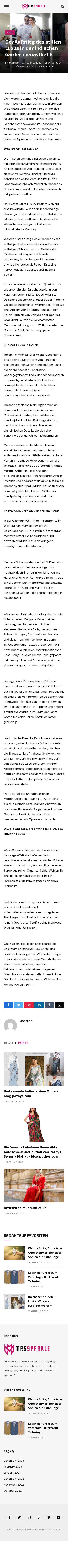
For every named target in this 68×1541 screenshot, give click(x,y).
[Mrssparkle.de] (34, 7)
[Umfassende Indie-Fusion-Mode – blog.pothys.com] (34, 1069)
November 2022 (14, 1484)
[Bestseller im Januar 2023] (34, 1185)
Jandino (14, 63)
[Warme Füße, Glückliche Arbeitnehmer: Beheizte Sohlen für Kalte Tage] (14, 1253)
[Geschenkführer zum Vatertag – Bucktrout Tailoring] (14, 1277)
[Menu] (6, 6)
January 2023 (12, 1472)
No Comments (28, 66)
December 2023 (14, 1460)
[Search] (62, 6)
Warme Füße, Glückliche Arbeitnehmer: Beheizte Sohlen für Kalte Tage (45, 1252)
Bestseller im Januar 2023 (25, 1208)
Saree (10, 32)
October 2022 (13, 1490)
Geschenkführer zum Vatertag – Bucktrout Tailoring (43, 1277)
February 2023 (13, 1466)
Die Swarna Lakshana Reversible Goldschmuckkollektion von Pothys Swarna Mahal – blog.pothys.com (32, 1151)
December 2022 (14, 1478)
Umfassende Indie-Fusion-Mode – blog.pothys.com (41, 1301)
